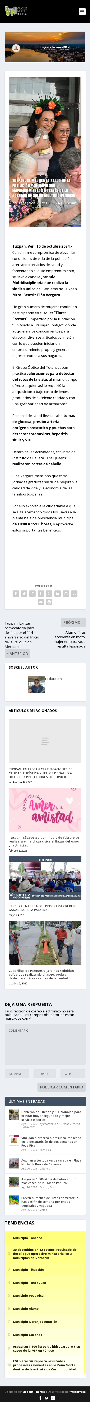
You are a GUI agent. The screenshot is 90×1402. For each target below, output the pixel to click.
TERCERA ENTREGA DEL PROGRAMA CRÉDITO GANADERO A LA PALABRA (43, 908)
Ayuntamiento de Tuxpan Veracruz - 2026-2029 (50, 1125)
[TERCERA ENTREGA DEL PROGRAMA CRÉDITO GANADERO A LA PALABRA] (45, 878)
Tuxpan (69, 202)
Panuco (54, 1187)
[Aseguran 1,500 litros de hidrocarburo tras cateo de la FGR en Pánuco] (14, 1182)
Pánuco (44, 1187)
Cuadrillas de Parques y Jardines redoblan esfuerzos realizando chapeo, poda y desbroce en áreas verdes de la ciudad (41, 974)
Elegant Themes (34, 1392)
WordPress (78, 1392)
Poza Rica (45, 1150)
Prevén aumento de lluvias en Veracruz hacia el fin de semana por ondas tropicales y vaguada (49, 1201)
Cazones (45, 1168)
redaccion (27, 202)
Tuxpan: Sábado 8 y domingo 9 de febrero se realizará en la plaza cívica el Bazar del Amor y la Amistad (44, 841)
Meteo (43, 1210)
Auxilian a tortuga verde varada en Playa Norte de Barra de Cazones (51, 1162)
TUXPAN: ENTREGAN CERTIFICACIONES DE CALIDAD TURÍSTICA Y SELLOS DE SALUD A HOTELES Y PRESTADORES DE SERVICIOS (41, 773)
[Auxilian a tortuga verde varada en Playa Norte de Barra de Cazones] (14, 1163)
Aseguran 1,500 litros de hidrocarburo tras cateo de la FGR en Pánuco (49, 1181)
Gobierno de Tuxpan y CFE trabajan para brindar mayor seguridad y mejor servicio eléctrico (51, 1116)
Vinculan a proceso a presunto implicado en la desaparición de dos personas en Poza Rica (51, 1141)
